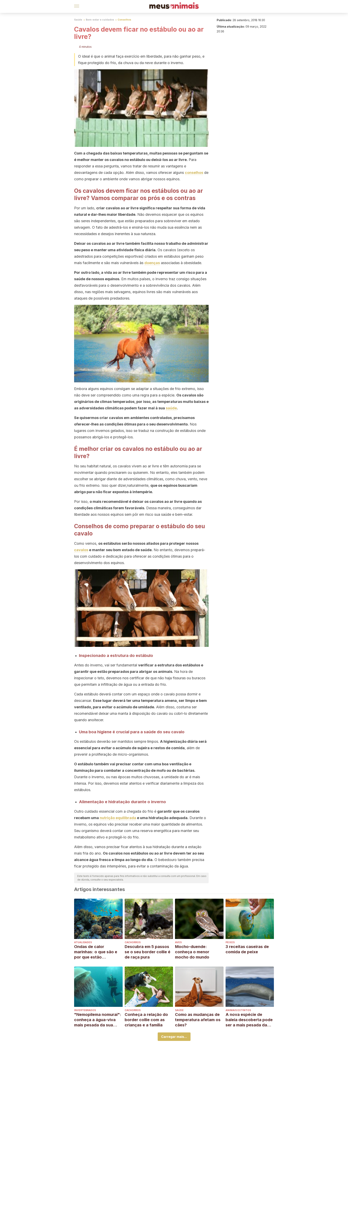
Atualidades (83, 942)
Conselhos (124, 19)
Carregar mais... (174, 1037)
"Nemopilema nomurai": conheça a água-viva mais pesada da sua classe (97, 1020)
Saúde (78, 19)
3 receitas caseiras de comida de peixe (247, 949)
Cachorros (133, 942)
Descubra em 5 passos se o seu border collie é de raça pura (147, 952)
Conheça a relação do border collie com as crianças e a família (146, 1019)
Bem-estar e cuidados (100, 19)
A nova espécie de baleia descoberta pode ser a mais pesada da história (249, 1020)
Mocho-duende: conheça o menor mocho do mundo (192, 952)
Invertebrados (85, 1010)
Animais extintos (238, 1010)
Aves (178, 942)
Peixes (230, 942)
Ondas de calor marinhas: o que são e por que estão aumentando (95, 952)
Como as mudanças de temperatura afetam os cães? (198, 1019)
